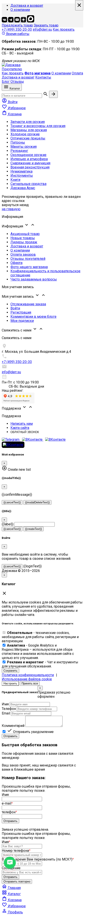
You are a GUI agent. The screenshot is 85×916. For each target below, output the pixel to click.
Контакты (43, 77)
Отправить (10, 736)
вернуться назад (15, 205)
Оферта (16, 263)
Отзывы (17, 81)
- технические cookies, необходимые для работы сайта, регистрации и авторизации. (40, 637)
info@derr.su (42, 29)
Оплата (77, 73)
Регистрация (20, 312)
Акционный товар (25, 234)
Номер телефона (16, 851)
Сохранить (10, 670)
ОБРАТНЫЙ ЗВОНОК (24, 432)
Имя (5, 704)
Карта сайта (19, 428)
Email (6, 713)
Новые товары (22, 238)
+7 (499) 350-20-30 (17, 29)
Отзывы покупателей (27, 259)
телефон (9, 812)
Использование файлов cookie (27, 679)
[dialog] (42, 712)
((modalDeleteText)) (37, 502)
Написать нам (21, 424)
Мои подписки (22, 321)
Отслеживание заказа (28, 304)
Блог (6, 81)
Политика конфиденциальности (28, 675)
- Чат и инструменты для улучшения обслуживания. (40, 664)
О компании (20, 10)
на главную (11, 209)
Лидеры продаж (23, 242)
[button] (42, 225)
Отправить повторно (16, 881)
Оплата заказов (23, 254)
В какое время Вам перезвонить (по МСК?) (38, 859)
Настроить (10, 683)
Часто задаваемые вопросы (33, 279)
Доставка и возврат (26, 5)
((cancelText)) (12, 502)
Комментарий (13, 726)
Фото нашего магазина (29, 267)
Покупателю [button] (12, 69)
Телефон (9, 709)
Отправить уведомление (30, 732)
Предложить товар (17, 25)
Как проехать (64, 29)
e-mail (7, 803)
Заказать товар (46, 25)
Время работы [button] (15, 34)
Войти (15, 308)
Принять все (30, 683)
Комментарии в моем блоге (33, 316)
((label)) (8, 524)
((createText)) (33, 529)
